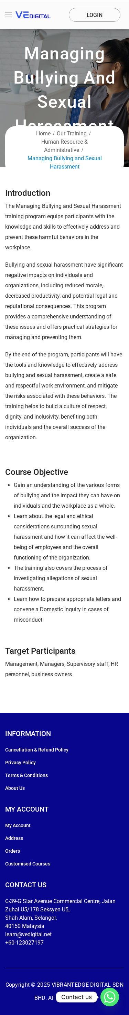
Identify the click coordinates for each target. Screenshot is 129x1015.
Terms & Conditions (26, 775)
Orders (12, 851)
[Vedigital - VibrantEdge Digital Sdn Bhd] (33, 15)
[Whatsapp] (109, 997)
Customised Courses (27, 863)
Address (14, 838)
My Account (18, 825)
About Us (15, 788)
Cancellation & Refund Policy (36, 750)
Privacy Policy (20, 762)
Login (95, 15)
